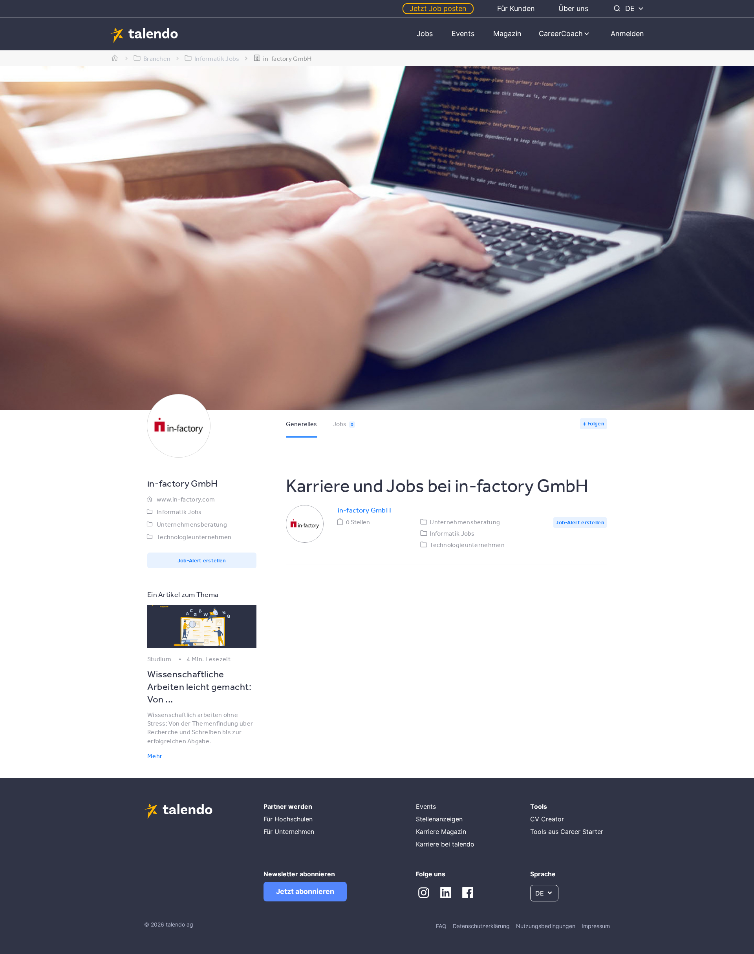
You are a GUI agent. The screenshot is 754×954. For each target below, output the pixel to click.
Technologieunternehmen (194, 537)
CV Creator (547, 819)
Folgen (595, 423)
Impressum (596, 926)
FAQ (441, 926)
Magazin (507, 33)
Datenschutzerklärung (481, 926)
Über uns (573, 8)
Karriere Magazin (441, 831)
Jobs (425, 33)
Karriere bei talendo (445, 844)
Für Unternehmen (289, 831)
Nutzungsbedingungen (545, 926)
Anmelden (627, 33)
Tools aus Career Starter (566, 831)
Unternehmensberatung (192, 524)
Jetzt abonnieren (305, 891)
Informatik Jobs (179, 512)
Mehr (154, 756)
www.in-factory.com (186, 499)
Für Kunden (516, 8)
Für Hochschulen (288, 819)
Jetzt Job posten (438, 8)
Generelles (301, 424)
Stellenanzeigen (439, 819)
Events (463, 33)
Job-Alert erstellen (202, 560)
